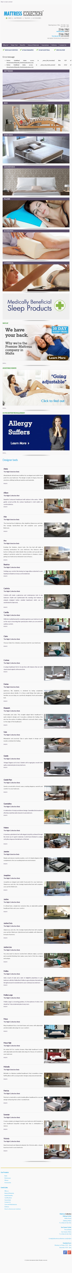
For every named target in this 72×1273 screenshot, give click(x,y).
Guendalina (7, 804)
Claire (6, 636)
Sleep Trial (14, 45)
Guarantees (45, 45)
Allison (6, 493)
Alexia (6, 469)
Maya (6, 1019)
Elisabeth (7, 708)
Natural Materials (33, 45)
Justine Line (8, 947)
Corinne (6, 660)
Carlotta (7, 588)
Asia (5, 517)
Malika (6, 971)
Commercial (9, 263)
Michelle (7, 1067)
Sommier (7, 1115)
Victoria (6, 1138)
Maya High (7, 1043)
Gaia (5, 732)
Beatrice (6, 564)
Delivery (54, 45)
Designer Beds (9, 167)
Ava (5, 541)
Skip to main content (6, 2)
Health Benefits (8, 1195)
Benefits (22, 45)
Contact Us (62, 45)
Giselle (6, 756)
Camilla (6, 612)
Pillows (7, 199)
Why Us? (5, 45)
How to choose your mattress (12, 1209)
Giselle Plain (8, 780)
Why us (6, 1191)
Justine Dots (8, 923)
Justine (6, 899)
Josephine (7, 875)
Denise (6, 684)
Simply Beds (8, 135)
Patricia (6, 1091)
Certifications (8, 1198)
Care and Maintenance (10, 1204)
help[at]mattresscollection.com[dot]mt (60, 1238)
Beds (6, 103)
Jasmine (6, 852)
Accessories (8, 231)
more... (4, 363)
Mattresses (8, 71)
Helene (6, 828)
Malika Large (8, 995)
